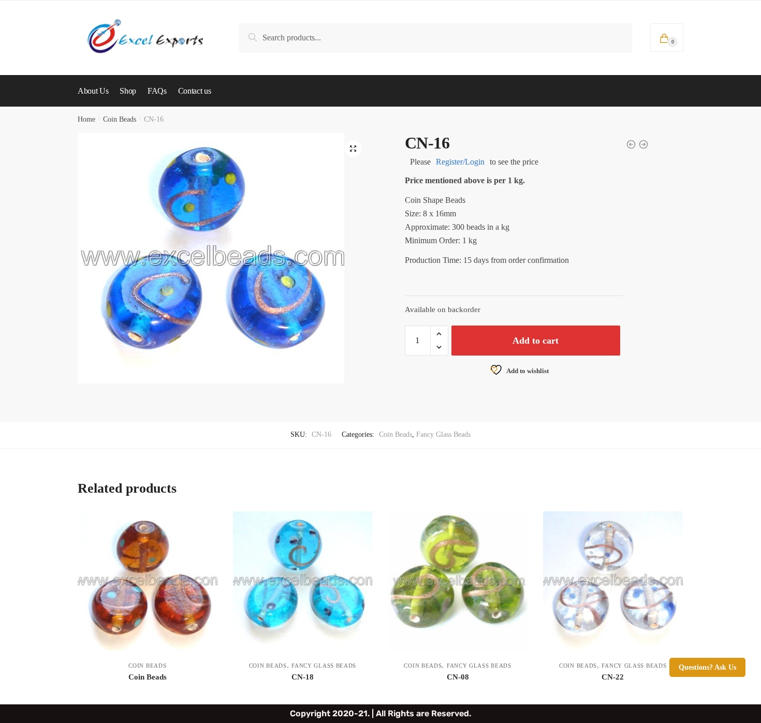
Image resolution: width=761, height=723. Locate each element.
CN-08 (458, 677)
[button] (353, 148)
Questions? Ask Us (707, 667)
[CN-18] (303, 581)
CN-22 (613, 677)
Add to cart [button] (147, 692)
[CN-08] (458, 581)
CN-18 (302, 677)
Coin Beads (119, 119)
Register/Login (460, 161)
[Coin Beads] (147, 581)
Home (86, 119)
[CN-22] (613, 581)
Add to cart (536, 340)
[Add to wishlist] (204, 524)
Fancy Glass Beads (443, 434)
